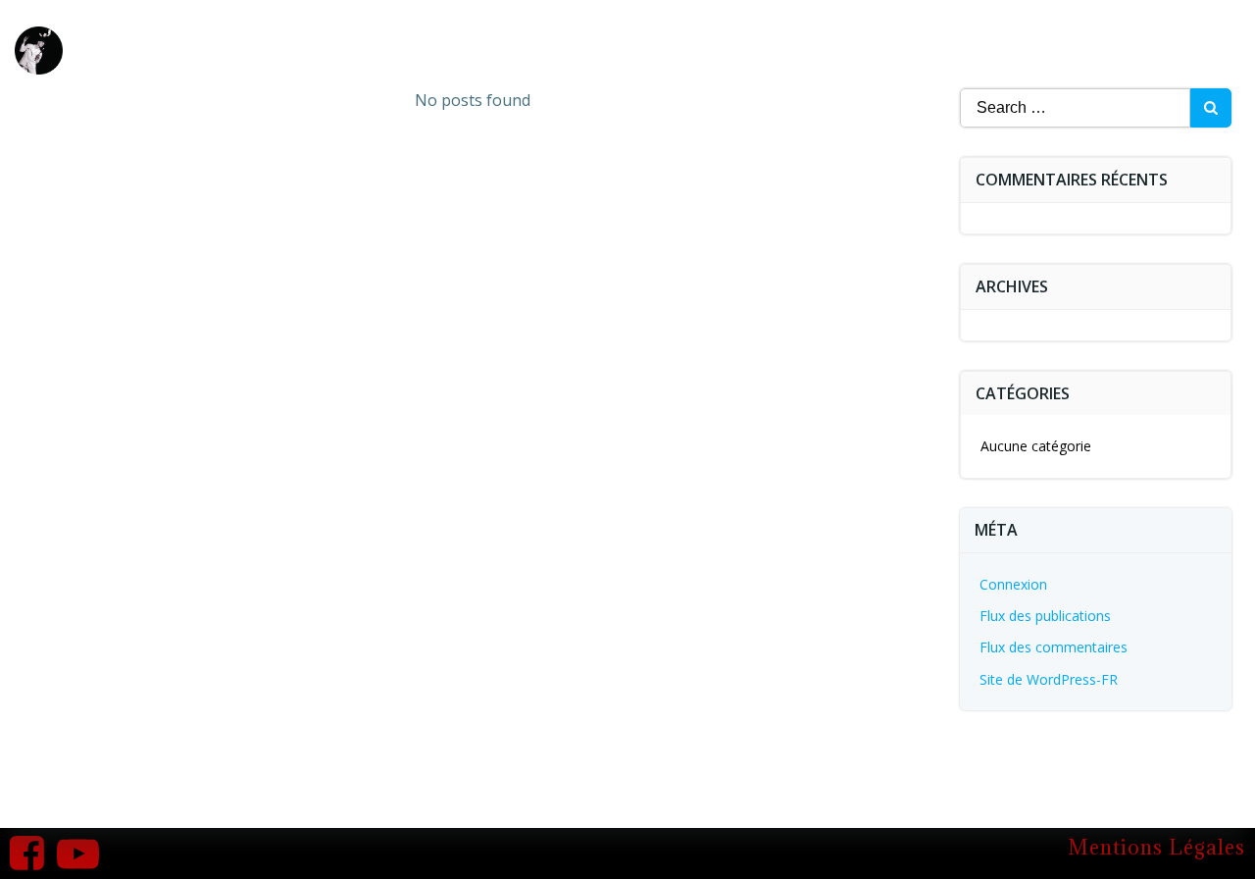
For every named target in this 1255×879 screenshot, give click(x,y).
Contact (1192, 36)
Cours (1110, 36)
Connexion (1013, 584)
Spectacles (882, 36)
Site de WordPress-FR (1048, 679)
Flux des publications (1045, 615)
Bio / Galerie (1016, 36)
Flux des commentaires (1053, 647)
